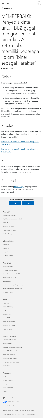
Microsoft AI (6, 303)
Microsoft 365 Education (9, 277)
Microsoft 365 (6, 223)
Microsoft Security (8, 307)
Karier (4, 376)
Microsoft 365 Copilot (9, 325)
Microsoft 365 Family (8, 226)
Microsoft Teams (7, 329)
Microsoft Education (8, 266)
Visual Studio (6, 366)
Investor (5, 391)
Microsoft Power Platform (10, 358)
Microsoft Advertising (9, 321)
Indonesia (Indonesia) (12, 398)
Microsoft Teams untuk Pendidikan (12, 274)
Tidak (28, 203)
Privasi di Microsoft (8, 387)
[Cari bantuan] (8, 3)
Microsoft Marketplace (9, 354)
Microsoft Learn (7, 343)
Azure (4, 310)
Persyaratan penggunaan (27, 410)
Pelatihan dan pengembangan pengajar (14, 285)
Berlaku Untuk (8, 68)
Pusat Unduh (6, 248)
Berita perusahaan (8, 384)
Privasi (16, 410)
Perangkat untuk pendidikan (10, 270)
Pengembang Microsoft (9, 340)
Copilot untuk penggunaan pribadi (12, 219)
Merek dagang (7, 414)
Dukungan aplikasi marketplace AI (12, 347)
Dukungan (6, 8)
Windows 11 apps (7, 234)
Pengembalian (7, 252)
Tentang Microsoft (8, 380)
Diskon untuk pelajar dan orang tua (12, 288)
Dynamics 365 (7, 314)
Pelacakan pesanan (8, 255)
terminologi (19, 186)
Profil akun (6, 244)
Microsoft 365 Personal (9, 230)
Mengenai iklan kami (18, 414)
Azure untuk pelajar (8, 292)
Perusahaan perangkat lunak (11, 362)
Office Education (7, 281)
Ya (15, 203)
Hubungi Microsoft (8, 410)
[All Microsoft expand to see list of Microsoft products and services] (3, 3)
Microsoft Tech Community (10, 351)
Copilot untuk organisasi (9, 215)
